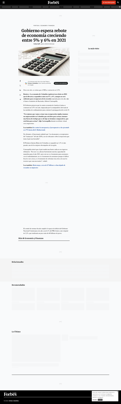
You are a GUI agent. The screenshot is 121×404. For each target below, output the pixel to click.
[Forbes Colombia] (53, 2)
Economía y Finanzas (47, 25)
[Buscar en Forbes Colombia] (118, 2)
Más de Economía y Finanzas (30, 238)
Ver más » (94, 399)
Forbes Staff (37, 44)
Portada (36, 25)
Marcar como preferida (61, 83)
